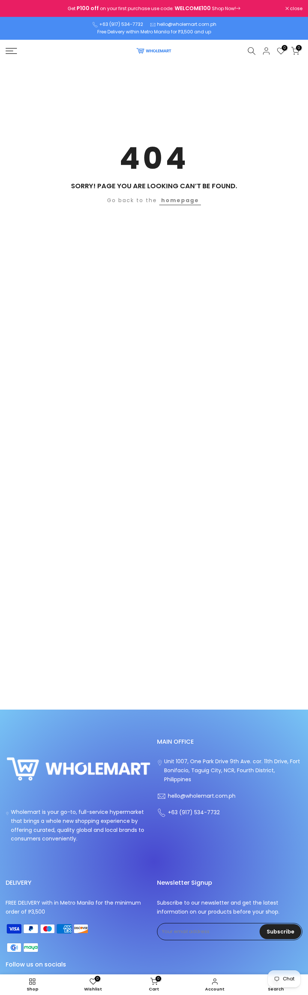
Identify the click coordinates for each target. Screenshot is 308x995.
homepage (180, 200)
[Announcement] (154, 8)
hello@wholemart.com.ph (186, 24)
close (16, 8)
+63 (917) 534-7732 (121, 24)
